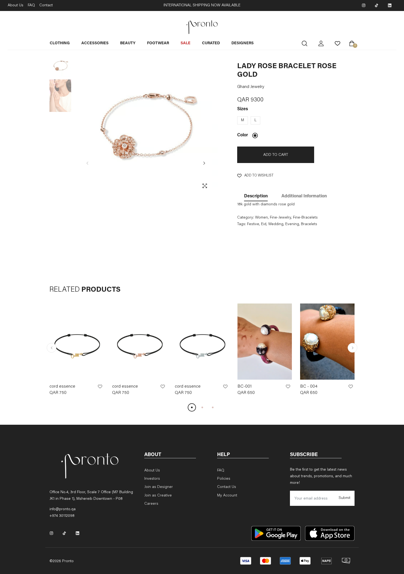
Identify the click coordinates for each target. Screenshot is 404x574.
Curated (211, 43)
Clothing (60, 43)
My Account (227, 496)
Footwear (158, 43)
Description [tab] (256, 196)
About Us (15, 5)
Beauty (127, 43)
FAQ (31, 5)
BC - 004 (308, 386)
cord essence (62, 386)
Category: (245, 218)
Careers (151, 504)
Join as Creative (158, 496)
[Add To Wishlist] (100, 386)
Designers (242, 43)
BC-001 (244, 386)
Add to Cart (275, 155)
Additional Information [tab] (304, 196)
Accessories (95, 43)
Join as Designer (158, 487)
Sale (185, 43)
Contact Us (226, 487)
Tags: (241, 224)
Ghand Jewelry (250, 87)
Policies (223, 479)
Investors (152, 479)
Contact (46, 5)
